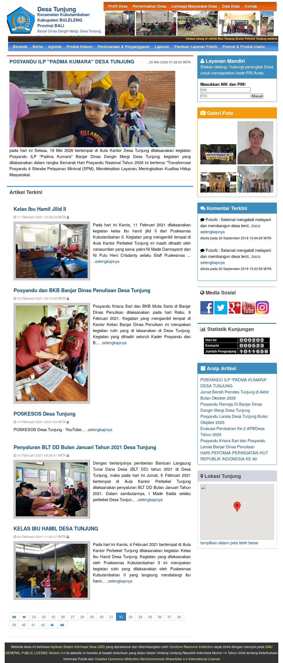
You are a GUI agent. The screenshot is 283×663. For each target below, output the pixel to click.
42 (43, 624)
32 (121, 616)
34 (140, 616)
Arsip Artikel (220, 368)
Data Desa (231, 6)
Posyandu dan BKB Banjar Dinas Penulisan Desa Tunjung (82, 290)
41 (33, 624)
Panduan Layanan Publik (195, 46)
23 (34, 616)
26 (63, 616)
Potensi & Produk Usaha (243, 46)
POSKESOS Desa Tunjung (44, 413)
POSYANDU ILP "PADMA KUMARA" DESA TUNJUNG (71, 61)
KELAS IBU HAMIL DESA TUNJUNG (56, 528)
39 (14, 624)
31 (111, 616)
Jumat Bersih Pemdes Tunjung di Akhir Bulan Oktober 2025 (234, 395)
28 (82, 616)
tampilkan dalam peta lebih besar (229, 542)
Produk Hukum (80, 46)
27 (73, 616)
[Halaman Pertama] (14, 617)
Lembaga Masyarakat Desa (194, 6)
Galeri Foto (219, 112)
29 (92, 616)
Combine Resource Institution (191, 646)
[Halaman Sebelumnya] (24, 617)
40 (24, 624)
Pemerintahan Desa (149, 6)
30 (102, 616)
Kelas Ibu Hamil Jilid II (40, 209)
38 (179, 616)
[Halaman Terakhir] (62, 625)
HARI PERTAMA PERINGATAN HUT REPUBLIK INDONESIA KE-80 (234, 456)
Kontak (251, 6)
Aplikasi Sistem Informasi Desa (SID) (78, 646)
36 (160, 616)
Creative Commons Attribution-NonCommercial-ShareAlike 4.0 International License (157, 659)
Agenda (54, 46)
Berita (38, 46)
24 (44, 616)
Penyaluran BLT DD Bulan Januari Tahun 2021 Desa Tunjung (85, 447)
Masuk (257, 96)
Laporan (162, 46)
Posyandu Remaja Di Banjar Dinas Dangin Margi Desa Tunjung (231, 407)
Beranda (20, 46)
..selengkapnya (106, 261)
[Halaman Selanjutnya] (53, 625)
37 (169, 616)
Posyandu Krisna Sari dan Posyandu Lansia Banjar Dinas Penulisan (232, 443)
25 (53, 616)
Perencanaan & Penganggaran (124, 46)
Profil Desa (117, 6)
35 (150, 616)
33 (131, 616)
